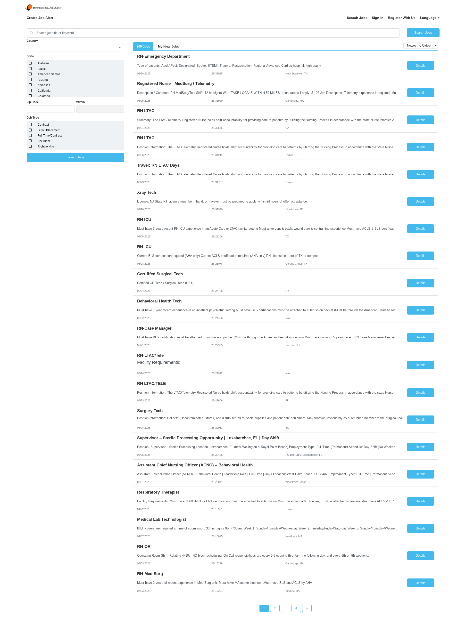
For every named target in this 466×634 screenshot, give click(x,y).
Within (80, 102)
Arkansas (44, 85)
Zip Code (33, 102)
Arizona (43, 79)
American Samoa (49, 74)
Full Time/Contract (50, 135)
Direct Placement (49, 130)
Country (32, 40)
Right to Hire (46, 146)
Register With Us (402, 18)
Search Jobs (357, 18)
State (30, 56)
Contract (43, 124)
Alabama (44, 63)
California (44, 90)
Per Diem (44, 141)
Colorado (44, 96)
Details (420, 65)
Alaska (42, 69)
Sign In (377, 18)
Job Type (33, 117)
